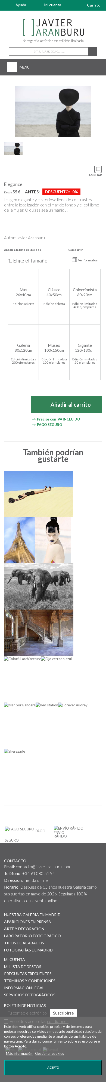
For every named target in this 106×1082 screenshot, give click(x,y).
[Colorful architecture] (22, 658)
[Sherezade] (14, 751)
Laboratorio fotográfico (32, 935)
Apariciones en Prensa (27, 921)
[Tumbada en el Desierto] (38, 494)
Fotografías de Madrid (28, 950)
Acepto (53, 1067)
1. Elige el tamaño (28, 260)
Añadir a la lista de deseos (22, 249)
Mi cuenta (52, 4)
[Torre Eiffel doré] (19, 540)
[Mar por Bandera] (20, 704)
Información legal (24, 987)
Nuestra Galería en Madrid (32, 914)
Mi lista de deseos (22, 966)
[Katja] (53, 540)
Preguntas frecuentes (28, 973)
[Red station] (47, 704)
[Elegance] (53, 111)
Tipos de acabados (24, 943)
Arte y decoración (24, 928)
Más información (19, 1053)
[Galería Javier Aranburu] (53, 28)
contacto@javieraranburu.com (43, 866)
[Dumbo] (38, 586)
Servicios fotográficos (29, 995)
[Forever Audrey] (73, 704)
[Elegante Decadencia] (38, 633)
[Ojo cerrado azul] (56, 658)
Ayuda (20, 4)
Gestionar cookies (49, 1053)
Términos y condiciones (29, 980)
